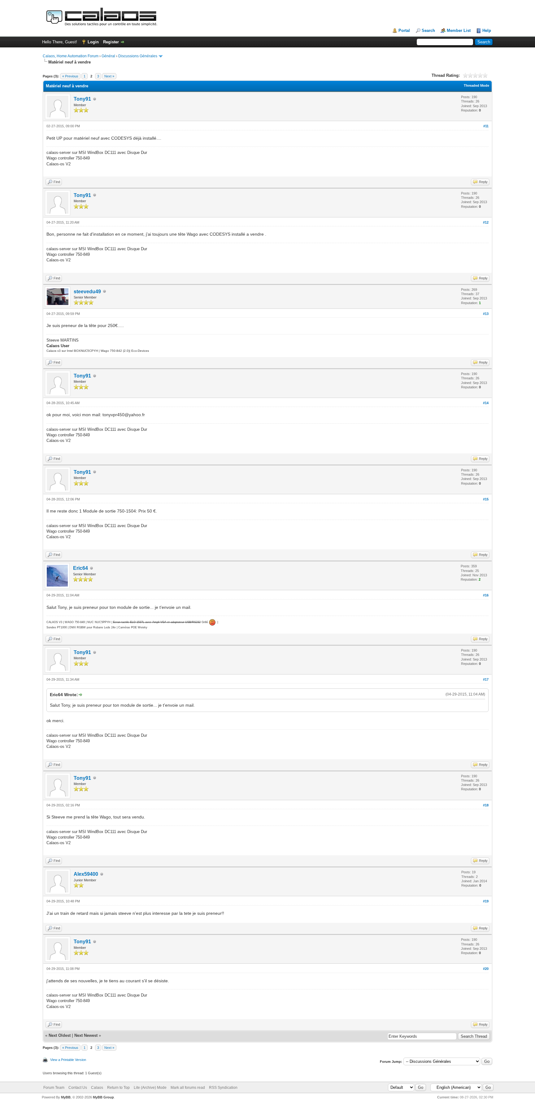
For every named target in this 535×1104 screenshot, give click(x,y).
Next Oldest (60, 1035)
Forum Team (53, 1087)
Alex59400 (86, 874)
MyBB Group (103, 1097)
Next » (109, 76)
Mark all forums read (188, 1087)
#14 (486, 403)
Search (428, 30)
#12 (486, 222)
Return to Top (118, 1087)
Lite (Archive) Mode (150, 1087)
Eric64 (80, 568)
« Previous (70, 76)
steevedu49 (87, 291)
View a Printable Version (68, 1060)
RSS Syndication (223, 1087)
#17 (486, 679)
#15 (486, 499)
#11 (486, 126)
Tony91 (82, 99)
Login (93, 42)
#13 (486, 314)
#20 (486, 969)
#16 (486, 595)
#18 (486, 805)
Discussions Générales (137, 56)
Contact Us (77, 1087)
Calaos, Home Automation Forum (70, 56)
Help (486, 30)
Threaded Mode (476, 85)
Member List (459, 30)
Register (111, 42)
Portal (404, 30)
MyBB (66, 1097)
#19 (486, 901)
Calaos (97, 1087)
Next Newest (86, 1035)
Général (108, 56)
